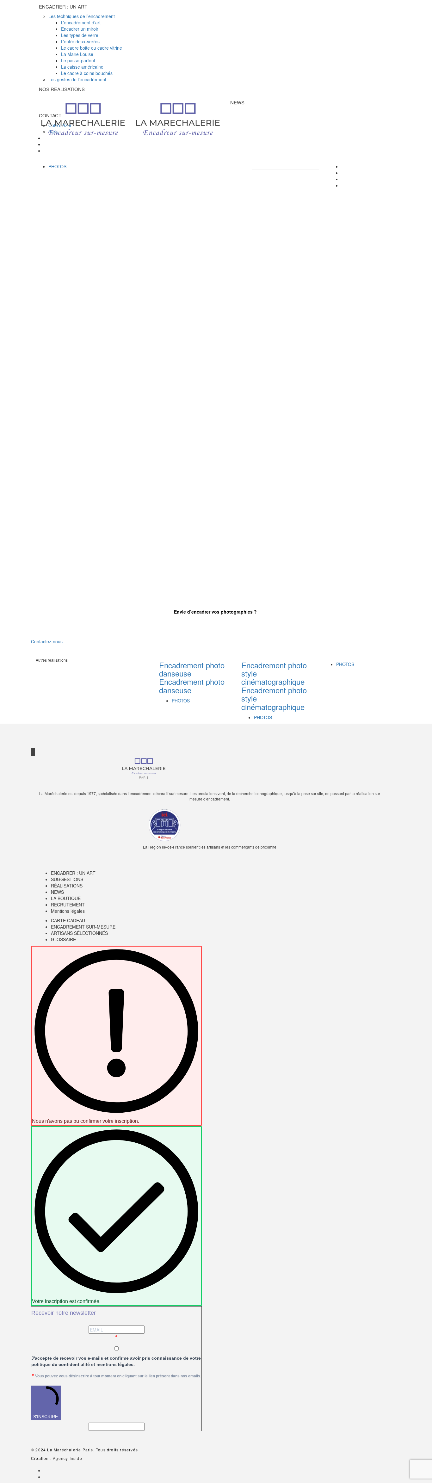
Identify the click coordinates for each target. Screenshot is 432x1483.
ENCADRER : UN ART (73, 873)
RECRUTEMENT (68, 904)
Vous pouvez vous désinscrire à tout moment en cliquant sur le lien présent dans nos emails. (118, 1376)
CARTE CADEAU (68, 920)
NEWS (57, 892)
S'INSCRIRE (45, 1416)
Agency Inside (67, 1458)
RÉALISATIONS (67, 885)
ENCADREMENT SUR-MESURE (83, 927)
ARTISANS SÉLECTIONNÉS (79, 933)
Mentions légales (68, 911)
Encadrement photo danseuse (192, 669)
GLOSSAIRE (63, 939)
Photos (57, 166)
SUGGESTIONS (67, 879)
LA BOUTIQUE (66, 898)
